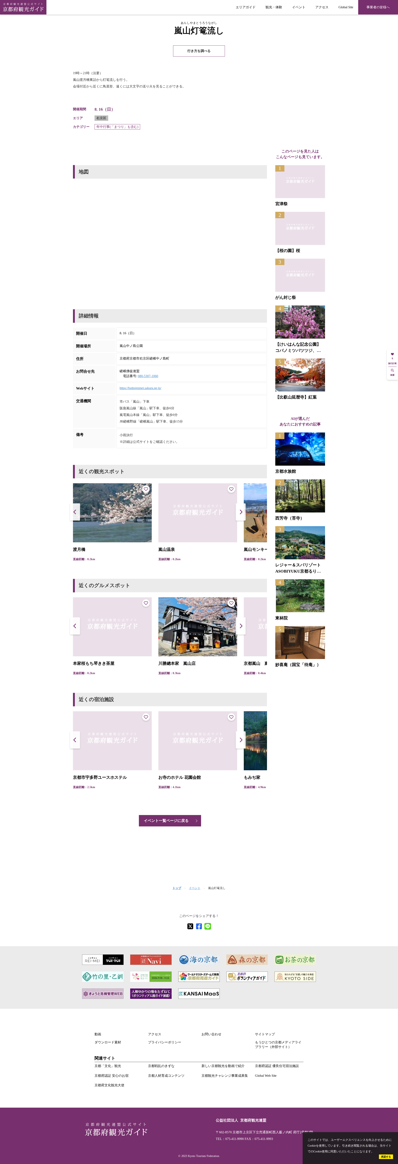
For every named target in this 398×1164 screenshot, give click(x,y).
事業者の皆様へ (378, 7)
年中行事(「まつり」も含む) (117, 126)
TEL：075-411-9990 (230, 1139)
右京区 (101, 118)
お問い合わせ (211, 1034)
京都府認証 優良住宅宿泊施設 (277, 1066)
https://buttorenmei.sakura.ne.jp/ (140, 388)
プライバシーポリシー (164, 1042)
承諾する (386, 1156)
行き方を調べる (199, 51)
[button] (241, 512)
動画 (98, 1034)
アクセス (322, 7)
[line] (207, 926)
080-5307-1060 (148, 376)
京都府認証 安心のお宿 (112, 1075)
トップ (176, 888)
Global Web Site (266, 1075)
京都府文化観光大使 (109, 1085)
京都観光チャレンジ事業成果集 (224, 1075)
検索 (392, 375)
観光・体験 (274, 7)
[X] (190, 926)
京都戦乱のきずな (161, 1066)
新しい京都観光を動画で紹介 (223, 1066)
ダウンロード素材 (108, 1042)
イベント (298, 7)
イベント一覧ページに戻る (166, 821)
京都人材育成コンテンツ (166, 1075)
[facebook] (199, 926)
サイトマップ (265, 1034)
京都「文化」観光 (108, 1066)
